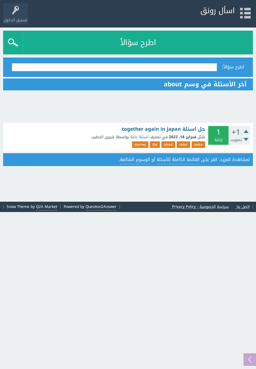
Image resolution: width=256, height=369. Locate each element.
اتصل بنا (243, 207)
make (198, 144)
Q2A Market (46, 206)
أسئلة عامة (139, 137)
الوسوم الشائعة (135, 159)
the (154, 144)
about (168, 144)
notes (183, 144)
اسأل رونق (217, 10)
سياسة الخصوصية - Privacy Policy (200, 207)
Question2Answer (101, 206)
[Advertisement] (128, 107)
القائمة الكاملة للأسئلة (178, 159)
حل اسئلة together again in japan (163, 129)
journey (140, 144)
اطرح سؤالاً (138, 42)
